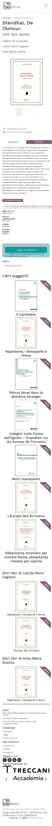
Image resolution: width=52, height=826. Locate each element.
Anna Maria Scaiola (14, 51)
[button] (6, 86)
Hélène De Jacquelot (15, 41)
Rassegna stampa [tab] (13, 265)
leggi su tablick (26, 249)
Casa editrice (9, 745)
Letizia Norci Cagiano (15, 46)
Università (7, 731)
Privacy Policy (23, 809)
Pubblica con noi (10, 738)
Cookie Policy (39, 809)
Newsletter (8, 752)
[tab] (13, 142)
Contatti (6, 749)
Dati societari (9, 809)
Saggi (5, 735)
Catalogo (6, 18)
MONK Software (35, 818)
